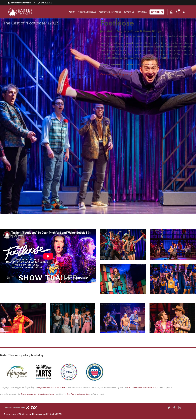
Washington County (46, 394)
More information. (153, 65)
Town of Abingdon (29, 394)
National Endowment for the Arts (141, 387)
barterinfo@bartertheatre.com (23, 2)
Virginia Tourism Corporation (76, 394)
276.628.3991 (47, 2)
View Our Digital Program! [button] (114, 74)
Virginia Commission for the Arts (52, 387)
